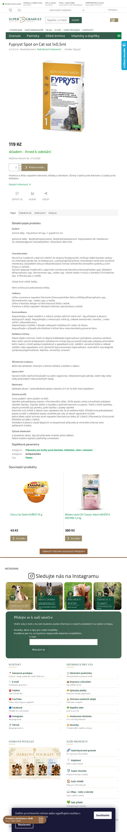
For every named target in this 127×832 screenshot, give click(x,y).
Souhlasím (102, 815)
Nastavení (24, 824)
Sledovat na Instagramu (63, 576)
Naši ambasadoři (34, 30)
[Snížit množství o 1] (19, 169)
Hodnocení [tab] (40, 212)
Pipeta (29, 457)
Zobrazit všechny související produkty (63, 551)
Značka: (73, 49)
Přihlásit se (38, 649)
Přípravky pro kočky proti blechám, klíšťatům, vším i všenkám (59, 450)
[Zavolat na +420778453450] (13, 10)
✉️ (35, 683)
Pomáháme (16, 30)
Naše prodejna (72, 30)
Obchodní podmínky (60, 10)
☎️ (35, 692)
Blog (49, 30)
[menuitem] (15, 35)
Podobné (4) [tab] (25, 212)
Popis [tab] (13, 212)
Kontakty (88, 30)
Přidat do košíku (36, 167)
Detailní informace (18, 184)
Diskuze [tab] (53, 212)
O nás (58, 30)
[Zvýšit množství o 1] (19, 165)
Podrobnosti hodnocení (49, 49)
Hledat (75, 20)
